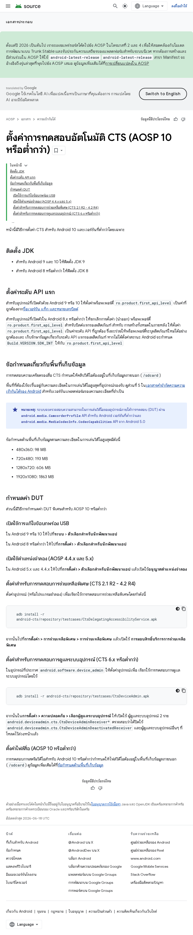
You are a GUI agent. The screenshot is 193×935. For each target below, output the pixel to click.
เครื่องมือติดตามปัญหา (147, 882)
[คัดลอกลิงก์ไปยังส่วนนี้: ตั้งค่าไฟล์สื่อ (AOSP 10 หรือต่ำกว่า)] (81, 749)
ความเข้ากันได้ (46, 119)
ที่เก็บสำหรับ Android (22, 842)
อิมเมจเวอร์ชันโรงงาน (21, 874)
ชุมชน (41, 911)
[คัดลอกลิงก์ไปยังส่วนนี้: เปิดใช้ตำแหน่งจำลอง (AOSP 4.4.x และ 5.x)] (98, 559)
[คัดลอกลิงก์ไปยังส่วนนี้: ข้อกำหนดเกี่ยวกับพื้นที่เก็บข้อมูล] (90, 365)
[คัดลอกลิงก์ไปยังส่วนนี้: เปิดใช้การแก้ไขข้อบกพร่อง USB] (74, 524)
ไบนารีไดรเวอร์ (16, 882)
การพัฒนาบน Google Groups (90, 882)
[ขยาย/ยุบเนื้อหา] (26, 165)
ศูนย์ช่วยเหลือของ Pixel (147, 850)
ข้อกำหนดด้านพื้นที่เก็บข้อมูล (80, 765)
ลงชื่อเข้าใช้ (179, 6)
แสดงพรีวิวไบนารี (18, 866)
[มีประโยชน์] (175, 119)
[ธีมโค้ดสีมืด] (178, 609)
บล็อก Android (79, 858)
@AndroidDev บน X (84, 850)
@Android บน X (80, 842)
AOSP (10, 119)
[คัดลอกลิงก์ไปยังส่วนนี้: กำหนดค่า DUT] (48, 499)
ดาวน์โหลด (14, 858)
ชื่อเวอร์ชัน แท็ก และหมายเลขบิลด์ (50, 309)
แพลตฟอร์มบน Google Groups (92, 874)
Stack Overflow (143, 874)
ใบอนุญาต (76, 911)
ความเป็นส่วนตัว (100, 911)
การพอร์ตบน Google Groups (90, 890)
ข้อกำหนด (13, 850)
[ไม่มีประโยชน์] (183, 119)
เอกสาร (26, 119)
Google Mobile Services (149, 866)
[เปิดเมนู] (8, 6)
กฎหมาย (57, 911)
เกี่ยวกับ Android (19, 911)
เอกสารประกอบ (19, 22)
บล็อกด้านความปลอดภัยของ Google (95, 866)
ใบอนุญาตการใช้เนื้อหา (106, 804)
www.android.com (146, 858)
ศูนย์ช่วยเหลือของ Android (150, 842)
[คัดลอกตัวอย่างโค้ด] (184, 609)
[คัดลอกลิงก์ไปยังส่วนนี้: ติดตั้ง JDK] (39, 251)
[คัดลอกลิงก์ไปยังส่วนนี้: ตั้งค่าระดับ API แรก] (60, 293)
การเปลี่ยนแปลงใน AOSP (127, 63)
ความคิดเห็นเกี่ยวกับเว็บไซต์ (137, 911)
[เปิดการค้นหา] (115, 6)
